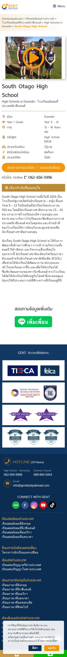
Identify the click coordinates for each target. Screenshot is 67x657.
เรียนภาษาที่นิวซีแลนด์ (16, 589)
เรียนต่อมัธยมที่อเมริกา (17, 532)
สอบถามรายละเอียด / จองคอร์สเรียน (33, 167)
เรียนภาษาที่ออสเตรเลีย (17, 602)
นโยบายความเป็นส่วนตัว (21, 637)
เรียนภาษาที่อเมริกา (15, 593)
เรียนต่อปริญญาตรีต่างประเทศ (21, 565)
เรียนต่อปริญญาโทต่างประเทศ (21, 569)
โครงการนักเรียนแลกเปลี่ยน (19, 548)
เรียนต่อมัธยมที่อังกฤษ (16, 523)
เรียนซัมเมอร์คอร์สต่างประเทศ (21, 618)
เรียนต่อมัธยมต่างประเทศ (18, 518)
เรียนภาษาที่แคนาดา (15, 598)
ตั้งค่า (55, 640)
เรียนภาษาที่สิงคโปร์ (15, 607)
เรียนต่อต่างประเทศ (14, 560)
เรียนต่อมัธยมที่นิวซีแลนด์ (18, 528)
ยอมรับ (51, 648)
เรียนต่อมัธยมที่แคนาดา (17, 536)
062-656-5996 (40, 177)
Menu (60, 6)
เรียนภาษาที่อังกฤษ (14, 585)
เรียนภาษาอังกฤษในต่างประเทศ (21, 580)
